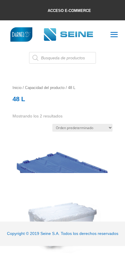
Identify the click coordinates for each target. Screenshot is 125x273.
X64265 (62, 150)
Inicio (17, 87)
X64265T (56, 184)
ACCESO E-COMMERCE (69, 10)
